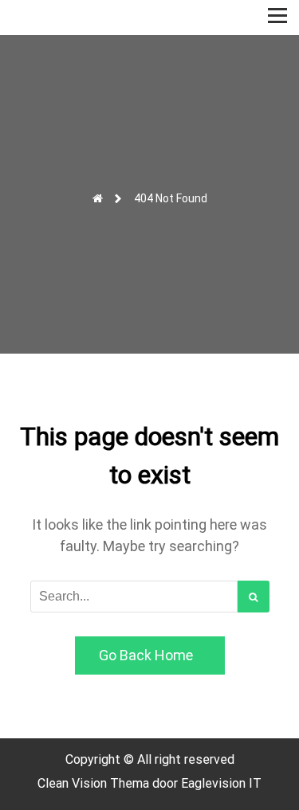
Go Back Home (146, 655)
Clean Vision (73, 783)
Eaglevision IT (221, 783)
